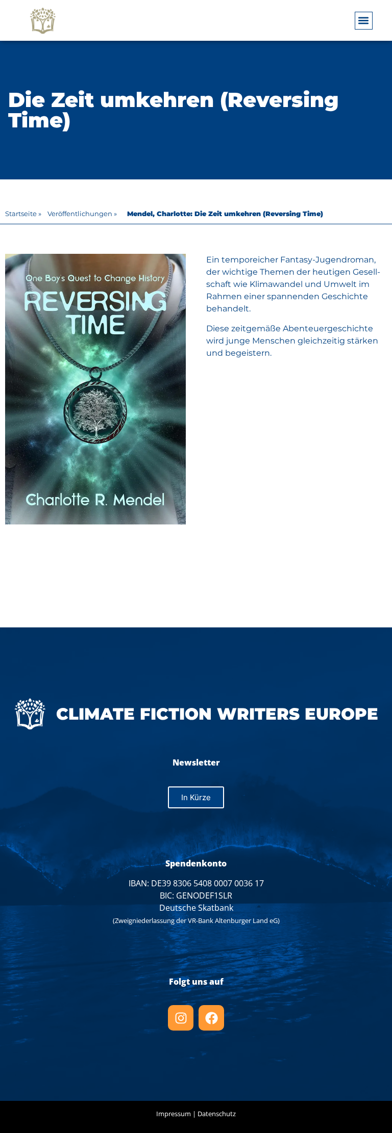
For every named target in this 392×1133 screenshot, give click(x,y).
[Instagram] (180, 1018)
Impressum (173, 1113)
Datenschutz (217, 1113)
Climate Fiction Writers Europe (217, 714)
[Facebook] (211, 1018)
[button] (364, 21)
